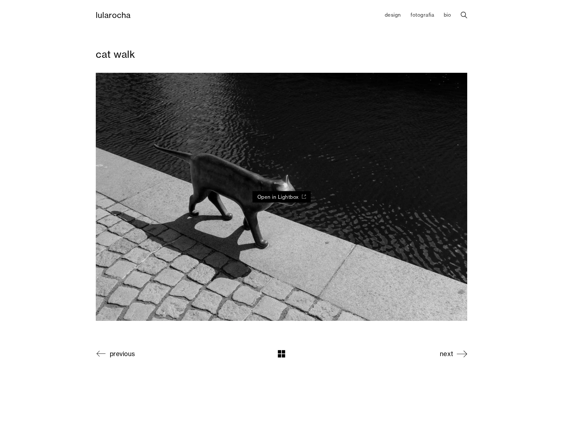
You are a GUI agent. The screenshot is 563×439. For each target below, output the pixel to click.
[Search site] (464, 16)
